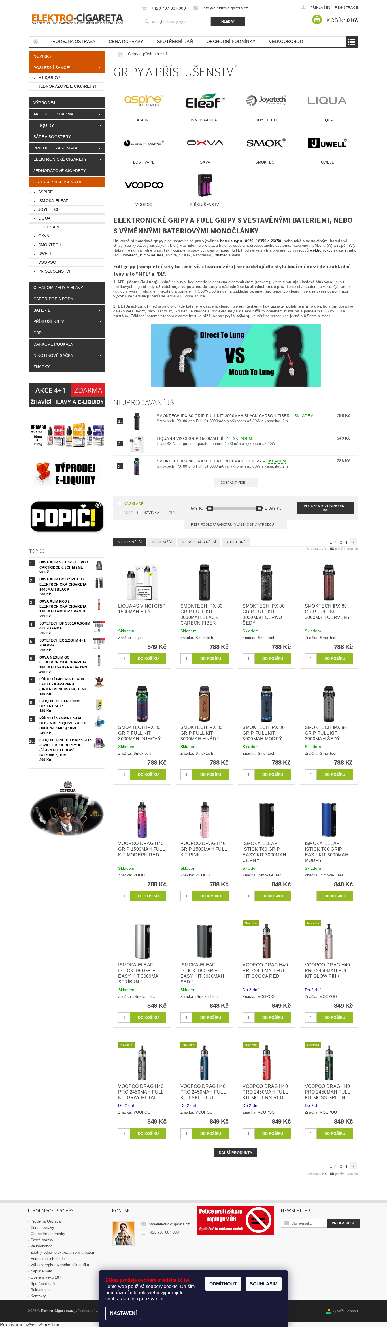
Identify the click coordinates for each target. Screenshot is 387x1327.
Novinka (151, 513)
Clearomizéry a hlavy (58, 287)
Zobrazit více (233, 482)
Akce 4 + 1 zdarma (53, 114)
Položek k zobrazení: (325, 508)
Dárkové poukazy (53, 344)
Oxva (43, 235)
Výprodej (44, 102)
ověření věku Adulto (42, 1325)
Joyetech (49, 209)
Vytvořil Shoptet (345, 1311)
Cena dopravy (126, 41)
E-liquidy (43, 125)
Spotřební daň (175, 41)
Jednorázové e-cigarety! (67, 86)
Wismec (220, 255)
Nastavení (123, 1313)
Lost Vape (49, 227)
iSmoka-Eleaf (53, 200)
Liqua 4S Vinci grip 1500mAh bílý (204, 438)
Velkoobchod (286, 41)
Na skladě (133, 504)
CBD (37, 333)
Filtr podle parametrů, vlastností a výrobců (233, 524)
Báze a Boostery (52, 136)
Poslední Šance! (51, 67)
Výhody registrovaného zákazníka (60, 1265)
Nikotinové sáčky (53, 355)
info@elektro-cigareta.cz (169, 1224)
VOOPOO (47, 262)
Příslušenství (54, 271)
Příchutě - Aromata (55, 148)
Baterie (41, 310)
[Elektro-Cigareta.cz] (84, 18)
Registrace (346, 8)
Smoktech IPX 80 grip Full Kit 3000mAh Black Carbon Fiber (235, 415)
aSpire (45, 192)
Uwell (45, 253)
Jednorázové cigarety (59, 170)
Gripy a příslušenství (58, 182)
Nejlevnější (130, 542)
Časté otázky (42, 1240)
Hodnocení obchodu (48, 1259)
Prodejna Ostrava (72, 41)
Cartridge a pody (53, 299)
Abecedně (236, 542)
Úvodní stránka (36, 41)
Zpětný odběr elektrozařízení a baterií (63, 1252)
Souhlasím (263, 1283)
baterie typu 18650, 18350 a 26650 (250, 241)
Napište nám (41, 1271)
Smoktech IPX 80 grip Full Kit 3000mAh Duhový (221, 461)
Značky (41, 367)
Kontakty (38, 1296)
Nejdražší (162, 542)
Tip (172, 513)
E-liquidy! (49, 77)
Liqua (44, 218)
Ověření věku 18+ (46, 1277)
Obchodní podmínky (231, 41)
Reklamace (40, 1290)
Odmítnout (223, 1283)
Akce (128, 513)
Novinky (42, 56)
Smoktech (49, 245)
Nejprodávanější (199, 542)
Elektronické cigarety (60, 159)
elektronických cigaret (329, 250)
